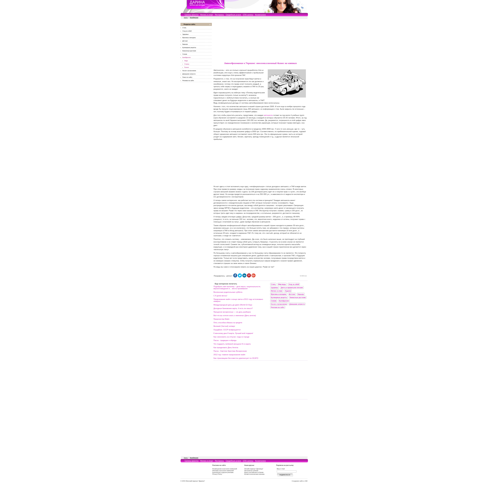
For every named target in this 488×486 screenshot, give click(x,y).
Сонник (184, 54)
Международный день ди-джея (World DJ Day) (233, 305)
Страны (186, 64)
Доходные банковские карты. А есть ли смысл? (233, 308)
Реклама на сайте (188, 80)
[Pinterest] (249, 277)
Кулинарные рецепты (189, 47)
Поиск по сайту (187, 77)
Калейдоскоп (186, 57)
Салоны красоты (192, 15)
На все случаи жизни (189, 70)
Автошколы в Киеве (251, 471)
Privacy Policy (217, 474)
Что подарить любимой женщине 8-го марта (232, 344)
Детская (185, 41)
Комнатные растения (189, 51)
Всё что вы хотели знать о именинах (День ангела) (235, 315)
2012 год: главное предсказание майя (229, 355)
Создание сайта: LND (300, 481)
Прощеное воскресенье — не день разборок (232, 312)
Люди (186, 60)
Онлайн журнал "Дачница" (253, 469)
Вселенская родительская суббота (228, 292)
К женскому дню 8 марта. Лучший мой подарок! (233, 333)
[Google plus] (253, 277)
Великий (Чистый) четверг (224, 326)
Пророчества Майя (221, 319)
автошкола (268, 115)
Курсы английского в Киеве (254, 472)
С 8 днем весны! (220, 296)
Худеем (288, 291)
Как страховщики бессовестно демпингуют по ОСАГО (236, 358)
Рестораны (219, 15)
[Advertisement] (261, 40)
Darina (186, 17)
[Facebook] (235, 277)
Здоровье (185, 34)
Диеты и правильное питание (292, 288)
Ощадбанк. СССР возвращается (227, 330)
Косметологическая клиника (254, 474)
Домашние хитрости (188, 74)
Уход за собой (187, 31)
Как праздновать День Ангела (226, 347)
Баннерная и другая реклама (222, 472)
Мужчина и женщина (189, 37)
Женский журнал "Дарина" (195, 481)
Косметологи (260, 15)
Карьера (185, 44)
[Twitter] (240, 277)
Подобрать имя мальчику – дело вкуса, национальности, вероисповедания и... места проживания (237, 287)
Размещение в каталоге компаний (224, 469)
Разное (186, 67)
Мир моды (282, 284)
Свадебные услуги (233, 15)
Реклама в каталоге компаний (223, 471)
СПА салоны (248, 15)
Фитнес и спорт (206, 15)
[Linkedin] (244, 277)
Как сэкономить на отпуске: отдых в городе (231, 337)
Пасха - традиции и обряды (225, 340)
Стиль (184, 27)
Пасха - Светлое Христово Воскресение (230, 351)
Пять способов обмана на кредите (228, 323)
